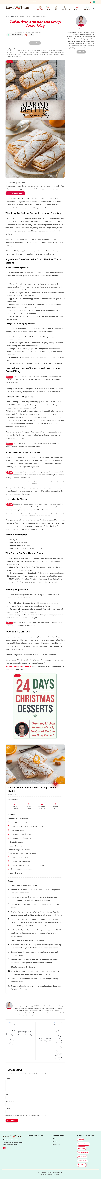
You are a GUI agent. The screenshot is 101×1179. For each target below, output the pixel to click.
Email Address (10, 1101)
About (54, 1138)
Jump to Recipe (36, 43)
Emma (17, 1003)
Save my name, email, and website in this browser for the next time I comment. (26, 1115)
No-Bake (87, 9)
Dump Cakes (81, 1148)
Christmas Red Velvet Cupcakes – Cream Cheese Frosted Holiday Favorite (25, 1034)
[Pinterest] (4, 1148)
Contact (9, 2)
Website (8, 1108)
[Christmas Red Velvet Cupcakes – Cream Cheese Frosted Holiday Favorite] (12, 1034)
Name (7, 1094)
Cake (47, 9)
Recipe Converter (31, 2)
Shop (22, 2)
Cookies (12, 16)
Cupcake (55, 9)
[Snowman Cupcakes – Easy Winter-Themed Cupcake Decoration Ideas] (58, 1041)
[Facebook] (8, 1148)
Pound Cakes (82, 1165)
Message (8, 1078)
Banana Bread (82, 1156)
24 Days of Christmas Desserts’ (18, 666)
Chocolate (65, 9)
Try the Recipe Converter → (15, 193)
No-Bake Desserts (83, 1152)
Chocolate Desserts (83, 1144)
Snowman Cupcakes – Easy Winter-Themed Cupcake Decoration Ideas (45, 1041)
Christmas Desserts (15, 34)
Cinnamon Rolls (82, 1160)
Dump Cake (76, 9)
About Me (16, 2)
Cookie (39, 9)
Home (7, 16)
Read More (81, 51)
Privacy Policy (56, 1144)
